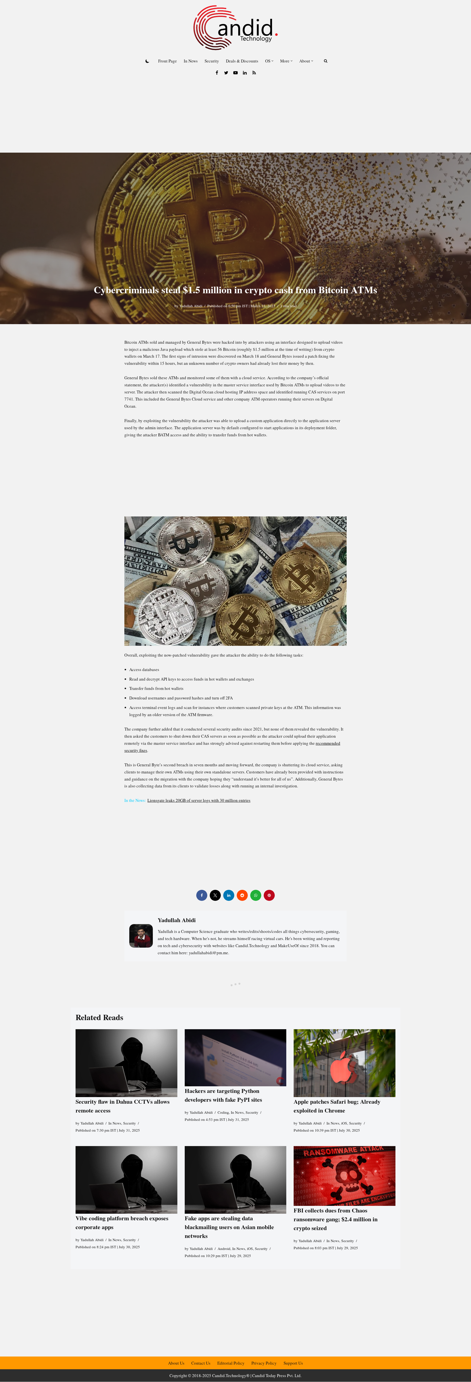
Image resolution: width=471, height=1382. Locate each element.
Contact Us (200, 1363)
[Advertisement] (235, 116)
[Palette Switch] (147, 61)
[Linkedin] (244, 72)
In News (191, 61)
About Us (176, 1363)
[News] (254, 72)
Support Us (293, 1363)
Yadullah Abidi (190, 305)
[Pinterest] (269, 895)
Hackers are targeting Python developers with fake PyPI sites (223, 1094)
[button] (272, 61)
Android (224, 1248)
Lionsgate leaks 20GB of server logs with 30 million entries (198, 800)
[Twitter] (226, 72)
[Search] (325, 61)
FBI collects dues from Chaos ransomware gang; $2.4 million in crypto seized (336, 1219)
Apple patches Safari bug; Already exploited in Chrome (337, 1105)
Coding (223, 1112)
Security (212, 61)
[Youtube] (235, 72)
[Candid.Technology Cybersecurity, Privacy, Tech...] (235, 27)
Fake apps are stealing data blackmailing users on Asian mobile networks (229, 1227)
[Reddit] (242, 895)
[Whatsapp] (255, 895)
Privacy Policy (264, 1363)
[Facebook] (216, 72)
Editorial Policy (231, 1363)
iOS (344, 1123)
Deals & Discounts (242, 61)
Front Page (167, 61)
